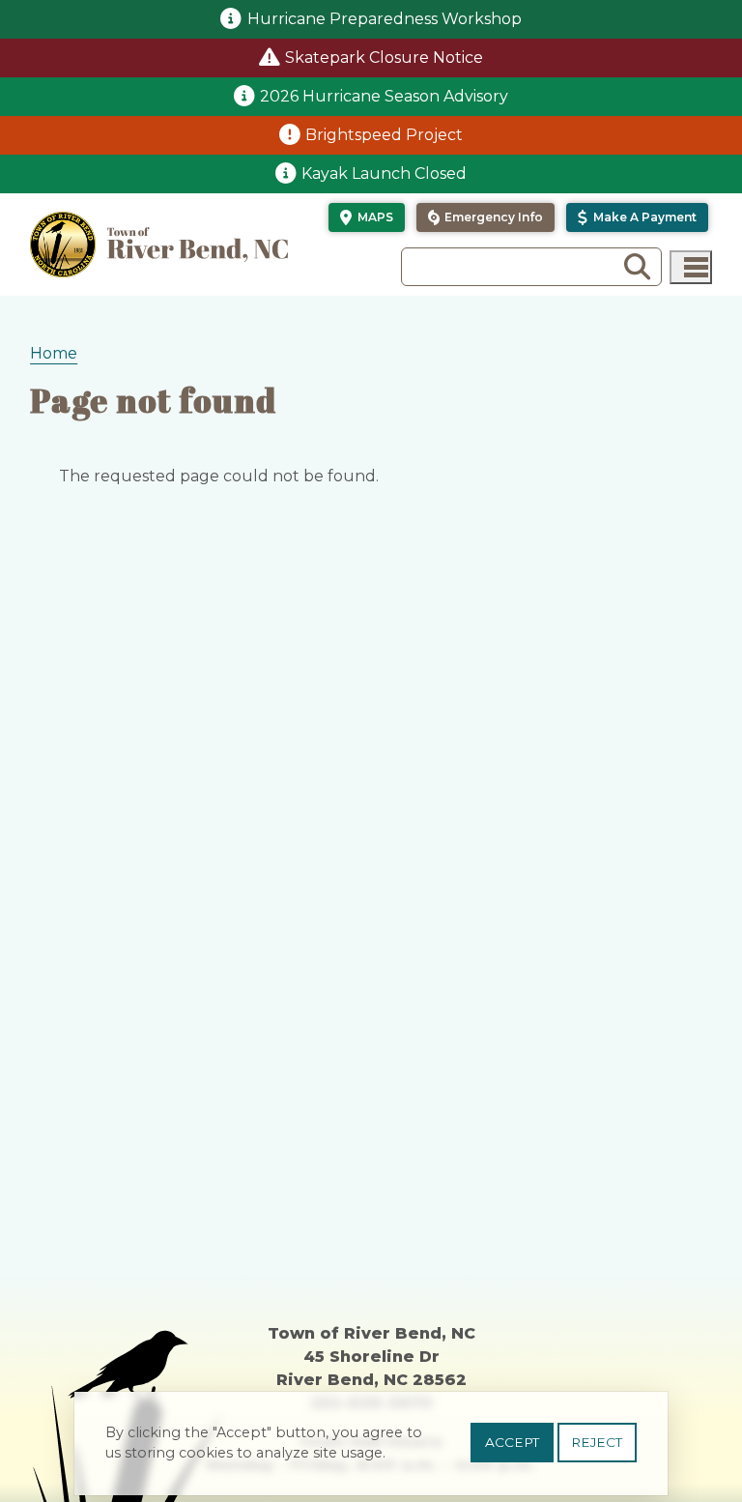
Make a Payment (645, 217)
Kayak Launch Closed (384, 173)
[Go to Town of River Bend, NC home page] (159, 244)
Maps (375, 217)
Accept (512, 1442)
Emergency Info (493, 217)
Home (53, 353)
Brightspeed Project (384, 135)
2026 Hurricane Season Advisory (384, 96)
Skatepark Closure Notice (384, 57)
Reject (596, 1442)
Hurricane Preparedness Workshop (384, 19)
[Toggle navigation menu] (691, 267)
